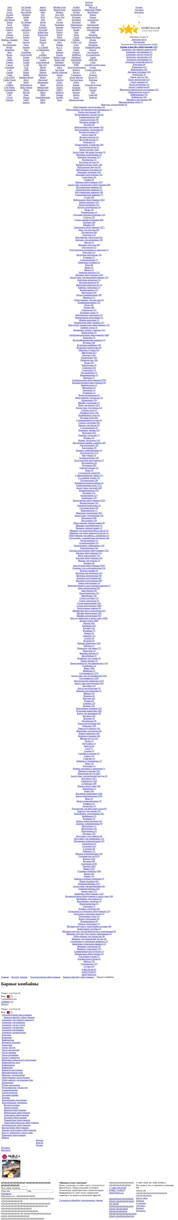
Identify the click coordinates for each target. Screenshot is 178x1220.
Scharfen (59, 80)
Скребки (89, 703)
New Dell (59, 15)
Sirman (59, 87)
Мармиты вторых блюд (89, 165)
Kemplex (43, 27)
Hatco (26, 80)
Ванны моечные (89, 202)
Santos (59, 75)
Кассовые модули (89, 162)
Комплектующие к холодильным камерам (89, 585)
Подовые (89, 493)
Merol (42, 85)
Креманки (89, 626)
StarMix (59, 97)
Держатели (89, 788)
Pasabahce (59, 25)
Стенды (89, 217)
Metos (43, 92)
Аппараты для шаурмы (139, 57)
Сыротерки (89, 370)
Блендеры (139, 64)
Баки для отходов (89, 230)
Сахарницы (89, 844)
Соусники (89, 846)
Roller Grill (60, 60)
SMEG (59, 90)
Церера (93, 90)
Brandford (9, 50)
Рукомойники (89, 212)
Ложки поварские (89, 733)
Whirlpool (76, 57)
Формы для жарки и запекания (89, 768)
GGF (26, 67)
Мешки (89, 693)
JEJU (42, 17)
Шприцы (89, 378)
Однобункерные (89, 543)
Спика (93, 67)
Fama (26, 45)
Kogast (43, 40)
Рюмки (89, 633)
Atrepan (9, 35)
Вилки (89, 874)
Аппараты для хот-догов (139, 54)
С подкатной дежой (89, 473)
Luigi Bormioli (42, 62)
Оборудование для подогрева (89, 107)
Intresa (43, 7)
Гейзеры (89, 646)
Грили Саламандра (139, 87)
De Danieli (26, 7)
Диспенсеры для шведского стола (89, 808)
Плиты (89, 307)
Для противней (89, 445)
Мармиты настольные (139, 99)
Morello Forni (59, 7)
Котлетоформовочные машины (89, 340)
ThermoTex (76, 27)
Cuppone (9, 100)
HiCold (26, 92)
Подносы (89, 833)
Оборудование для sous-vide (89, 300)
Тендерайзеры (89, 372)
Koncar (43, 42)
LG (42, 52)
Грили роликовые (139, 84)
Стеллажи (89, 906)
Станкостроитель (93, 70)
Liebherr (43, 55)
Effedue (26, 25)
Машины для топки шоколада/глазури (89, 533)
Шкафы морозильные (89, 613)
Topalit (76, 30)
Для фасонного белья (89, 959)
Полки (89, 210)
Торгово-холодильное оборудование (89, 550)
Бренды (39, 1142)
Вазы (89, 798)
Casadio (9, 72)
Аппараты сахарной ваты (139, 62)
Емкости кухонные (89, 728)
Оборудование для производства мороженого (89, 109)
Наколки (89, 696)
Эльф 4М (93, 95)
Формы (89, 438)
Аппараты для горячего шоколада (139, 49)
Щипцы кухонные (89, 771)
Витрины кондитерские (89, 573)
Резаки (89, 701)
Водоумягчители (89, 139)
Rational (59, 52)
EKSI (26, 27)
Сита (89, 748)
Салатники (89, 864)
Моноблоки (89, 595)
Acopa (9, 12)
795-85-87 (89, 969)
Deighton (26, 15)
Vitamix (76, 47)
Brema (9, 55)
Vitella (76, 50)
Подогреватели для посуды (89, 114)
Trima (76, 35)
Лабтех (76, 95)
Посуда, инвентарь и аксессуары (89, 618)
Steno (59, 100)
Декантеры (89, 806)
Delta (26, 20)
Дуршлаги (89, 726)
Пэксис (92, 50)
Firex (26, 50)
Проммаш (93, 45)
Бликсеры (89, 337)
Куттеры (89, 342)
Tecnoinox (76, 20)
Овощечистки (89, 360)
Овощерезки (89, 357)
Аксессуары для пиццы (89, 408)
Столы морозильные (89, 603)
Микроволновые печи (131, 102)
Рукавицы (89, 393)
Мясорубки (89, 352)
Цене (4, 1004)
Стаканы (89, 636)
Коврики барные (89, 653)
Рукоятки (89, 257)
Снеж (93, 62)
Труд (93, 82)
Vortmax (76, 52)
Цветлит (93, 87)
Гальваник (76, 75)
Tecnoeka (76, 17)
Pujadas (59, 45)
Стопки (89, 638)
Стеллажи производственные (89, 215)
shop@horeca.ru (89, 974)
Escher (26, 35)
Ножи (89, 791)
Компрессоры (89, 385)
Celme (9, 75)
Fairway (26, 42)
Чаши (89, 668)
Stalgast (59, 95)
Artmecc (9, 30)
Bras (10, 52)
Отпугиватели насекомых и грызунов (89, 250)
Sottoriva (60, 92)
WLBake (76, 62)
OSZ (59, 20)
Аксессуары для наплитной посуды (89, 776)
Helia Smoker (26, 87)
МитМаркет (93, 12)
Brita (9, 57)
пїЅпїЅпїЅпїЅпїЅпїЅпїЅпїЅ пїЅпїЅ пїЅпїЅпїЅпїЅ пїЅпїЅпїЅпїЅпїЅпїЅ (121, 1208)
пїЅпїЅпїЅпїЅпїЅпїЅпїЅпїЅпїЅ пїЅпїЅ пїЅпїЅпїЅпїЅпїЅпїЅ (123, 1215)
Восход (76, 72)
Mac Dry (43, 65)
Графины (89, 803)
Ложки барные (89, 661)
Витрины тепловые (139, 72)
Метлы (89, 242)
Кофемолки (139, 97)
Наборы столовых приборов (89, 879)
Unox (76, 45)
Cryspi (9, 97)
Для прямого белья (89, 956)
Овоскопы (89, 390)
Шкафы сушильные (89, 403)
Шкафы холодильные (89, 616)
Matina (43, 77)
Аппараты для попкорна (139, 52)
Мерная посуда (89, 738)
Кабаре (76, 85)
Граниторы (139, 74)
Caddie (9, 60)
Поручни (89, 252)
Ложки (89, 876)
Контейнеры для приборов (89, 813)
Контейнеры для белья (89, 901)
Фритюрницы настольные (89, 127)
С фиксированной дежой (89, 475)
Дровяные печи (89, 413)
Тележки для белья (89, 909)
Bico (9, 42)
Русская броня (93, 55)
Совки (89, 756)
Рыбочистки (89, 365)
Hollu (26, 95)
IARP (26, 100)
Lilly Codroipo (42, 57)
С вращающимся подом (89, 420)
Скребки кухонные (89, 753)
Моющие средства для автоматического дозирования (89, 931)
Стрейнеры (89, 666)
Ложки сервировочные (89, 821)
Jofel (43, 20)
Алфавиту (6, 1001)
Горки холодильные (89, 583)
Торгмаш (93, 80)
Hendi (26, 90)
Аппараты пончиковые (139, 59)
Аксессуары (89, 134)
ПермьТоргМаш (93, 37)
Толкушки (89, 766)
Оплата (39, 1145)
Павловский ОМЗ (93, 31)
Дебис (76, 82)
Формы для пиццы (89, 440)
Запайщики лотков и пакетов (89, 330)
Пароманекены (89, 921)
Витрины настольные (89, 578)
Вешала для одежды (89, 560)
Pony (59, 42)
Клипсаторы (89, 332)
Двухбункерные (89, 540)
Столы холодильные (89, 606)
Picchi (59, 35)
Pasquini (59, 27)
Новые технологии (92, 18)
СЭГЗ (93, 72)
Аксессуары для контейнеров (89, 886)
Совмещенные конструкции (89, 951)
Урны (89, 265)
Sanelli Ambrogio (59, 72)
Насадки (89, 355)
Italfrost (42, 10)
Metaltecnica (42, 90)
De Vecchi (26, 10)
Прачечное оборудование (89, 894)
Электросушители (89, 272)
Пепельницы (89, 831)
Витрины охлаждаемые (89, 155)
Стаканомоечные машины (89, 195)
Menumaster (42, 82)
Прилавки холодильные (89, 175)
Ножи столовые (89, 881)
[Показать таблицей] (11, 996)
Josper (43, 25)
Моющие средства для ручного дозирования (89, 934)
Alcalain (9, 15)
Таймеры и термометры (89, 761)
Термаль (93, 75)
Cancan (9, 65)
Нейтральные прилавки (89, 170)
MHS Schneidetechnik (43, 96)
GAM (26, 65)
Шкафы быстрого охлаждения (89, 611)
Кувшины (89, 631)
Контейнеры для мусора (89, 237)
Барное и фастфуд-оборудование (78, 977)
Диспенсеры (89, 160)
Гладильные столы (89, 916)
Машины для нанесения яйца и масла (89, 530)
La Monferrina (42, 50)
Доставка (5, 1148)
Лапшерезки (89, 400)
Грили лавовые (139, 82)
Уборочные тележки (89, 262)
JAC (43, 15)
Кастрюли (89, 778)
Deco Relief (26, 12)
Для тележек (89, 448)
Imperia (26, 102)
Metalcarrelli (42, 87)
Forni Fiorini (26, 55)
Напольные (89, 518)
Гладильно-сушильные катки (89, 914)
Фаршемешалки (89, 375)
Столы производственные (89, 220)
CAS (9, 70)
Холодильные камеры (89, 608)
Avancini (9, 37)
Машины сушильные (89, 949)
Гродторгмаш (76, 80)
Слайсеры (89, 367)
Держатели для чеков (89, 648)
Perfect (59, 32)
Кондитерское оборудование (89, 500)
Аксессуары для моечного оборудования (89, 185)
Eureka (26, 37)
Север (93, 57)
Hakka (26, 72)
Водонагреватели (89, 282)
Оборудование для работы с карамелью (89, 535)
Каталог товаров (19, 977)
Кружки (89, 628)
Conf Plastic (9, 87)
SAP (59, 77)
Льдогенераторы (89, 593)
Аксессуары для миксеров (89, 515)
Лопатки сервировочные (89, 823)
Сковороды (89, 310)
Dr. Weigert (26, 22)
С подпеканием (89, 428)
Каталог (40, 1140)
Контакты (5, 1150)
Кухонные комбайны (89, 345)
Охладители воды (89, 147)
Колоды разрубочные (89, 207)
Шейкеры (89, 671)
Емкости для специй (89, 811)
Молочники (89, 828)
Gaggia (26, 62)
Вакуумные (89, 455)
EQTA (26, 32)
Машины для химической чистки (89, 939)
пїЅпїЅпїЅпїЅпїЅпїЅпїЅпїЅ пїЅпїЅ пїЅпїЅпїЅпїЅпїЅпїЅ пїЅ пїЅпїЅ (121, 1201)
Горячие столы (89, 327)
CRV (9, 95)
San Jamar (59, 70)
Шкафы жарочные (89, 320)
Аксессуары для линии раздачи (89, 152)
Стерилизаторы (89, 260)
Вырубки (89, 686)
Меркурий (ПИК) (93, 10)
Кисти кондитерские (89, 688)
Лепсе (76, 97)
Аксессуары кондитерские (89, 683)
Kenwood (43, 30)
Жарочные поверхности (89, 285)
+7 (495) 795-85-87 (117, 1188)
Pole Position (59, 40)
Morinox (59, 12)
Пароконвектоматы (89, 302)
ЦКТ (93, 92)
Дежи (89, 470)
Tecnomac (76, 22)
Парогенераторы (89, 904)
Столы (89, 197)
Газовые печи (89, 410)
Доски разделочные (89, 723)
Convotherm (9, 90)
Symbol (76, 7)
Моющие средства (89, 245)
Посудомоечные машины (89, 192)
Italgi (43, 12)
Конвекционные (89, 490)
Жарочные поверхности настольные (139, 89)
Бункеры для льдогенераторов (89, 568)
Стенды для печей (89, 423)
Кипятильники (89, 290)
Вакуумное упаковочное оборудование (89, 325)
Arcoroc (9, 27)
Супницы (89, 849)
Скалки (89, 751)
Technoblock (76, 15)
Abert (9, 10)
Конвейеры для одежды (89, 899)
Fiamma (26, 47)
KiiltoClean (43, 32)
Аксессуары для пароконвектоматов (89, 277)
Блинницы (139, 67)
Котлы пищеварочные (89, 295)
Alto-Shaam (9, 20)
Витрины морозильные (89, 575)
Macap (43, 67)
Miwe (42, 102)
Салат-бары (89, 177)
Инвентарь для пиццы (89, 731)
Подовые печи (89, 418)
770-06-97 (89, 972)
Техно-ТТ (92, 77)
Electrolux (26, 30)
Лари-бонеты (89, 590)
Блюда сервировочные (89, 796)
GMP (26, 70)
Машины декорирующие (89, 528)
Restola (59, 55)
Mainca (43, 70)
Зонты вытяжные (89, 205)
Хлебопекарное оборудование (89, 380)
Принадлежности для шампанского (89, 663)
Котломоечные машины (89, 187)
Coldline (9, 85)
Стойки (89, 180)
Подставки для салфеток (89, 836)
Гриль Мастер (76, 77)
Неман (93, 15)
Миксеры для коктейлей (114, 104)
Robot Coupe (59, 57)
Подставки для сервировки (89, 839)
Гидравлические (89, 458)
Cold (9, 82)
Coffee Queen (9, 80)
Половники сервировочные (89, 841)
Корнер (76, 92)
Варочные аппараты (89, 280)
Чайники (89, 851)
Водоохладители (89, 137)
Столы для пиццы (89, 600)
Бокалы (89, 623)
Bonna (9, 47)
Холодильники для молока (89, 129)
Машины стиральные (89, 946)
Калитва (76, 87)
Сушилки (89, 758)
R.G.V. (59, 47)
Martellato (42, 75)
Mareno (42, 72)
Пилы (89, 362)
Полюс (93, 40)
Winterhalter (76, 60)
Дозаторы (89, 142)
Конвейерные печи (89, 415)
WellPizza (76, 55)
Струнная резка (89, 508)
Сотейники (89, 783)
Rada (59, 50)
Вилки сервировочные (89, 801)
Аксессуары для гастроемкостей (89, 676)
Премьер (93, 42)
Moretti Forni (59, 10)
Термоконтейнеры (89, 889)
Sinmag (59, 85)
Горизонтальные (89, 468)
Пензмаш (93, 35)
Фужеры (89, 641)
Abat (9, 7)
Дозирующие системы (89, 929)
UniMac (76, 40)
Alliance (9, 17)
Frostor (26, 60)
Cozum (9, 92)
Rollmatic (59, 62)
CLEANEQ (9, 77)
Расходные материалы (89, 255)
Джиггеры (89, 651)
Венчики (89, 716)
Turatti (76, 37)
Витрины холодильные (89, 580)
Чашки (89, 869)
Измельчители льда (139, 92)
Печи (89, 305)
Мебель (89, 961)
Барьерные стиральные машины (89, 944)
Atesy (9, 32)
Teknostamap (76, 25)
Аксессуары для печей (89, 488)
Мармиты (89, 297)
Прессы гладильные (89, 924)
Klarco (43, 37)
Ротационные (89, 495)
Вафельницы (139, 69)
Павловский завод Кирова (92, 26)
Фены (89, 267)
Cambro (9, 62)
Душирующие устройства (89, 145)
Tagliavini (76, 10)
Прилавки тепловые (89, 172)
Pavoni (59, 30)
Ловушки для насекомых (89, 240)
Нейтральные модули (89, 167)
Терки (89, 763)
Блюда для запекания (89, 713)
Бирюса (76, 70)
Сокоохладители (89, 119)
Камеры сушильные (89, 287)
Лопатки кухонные (89, 736)
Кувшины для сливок (89, 658)
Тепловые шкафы (89, 122)
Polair (59, 37)
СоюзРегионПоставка (95, 65)
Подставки (89, 743)
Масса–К (93, 7)
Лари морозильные (89, 588)
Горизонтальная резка (89, 505)
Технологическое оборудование (45, 977)
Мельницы (89, 388)
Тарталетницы (89, 548)
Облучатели (89, 247)
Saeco (59, 67)
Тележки (89, 222)
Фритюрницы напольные (89, 315)
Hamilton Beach (26, 77)
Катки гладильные (89, 919)
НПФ (93, 22)
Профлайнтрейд (93, 47)
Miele (42, 100)
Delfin (26, 17)
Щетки (89, 270)
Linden (43, 60)
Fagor (26, 40)
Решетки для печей (89, 435)
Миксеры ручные (89, 350)
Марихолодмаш (76, 100)
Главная (5, 977)
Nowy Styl (59, 17)
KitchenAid (43, 35)
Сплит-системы (89, 598)
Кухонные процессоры (89, 347)
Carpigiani (9, 67)
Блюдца (89, 859)
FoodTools (26, 52)
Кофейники (89, 816)
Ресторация (92, 52)
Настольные (89, 520)
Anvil (9, 25)
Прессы (89, 746)
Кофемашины (139, 94)
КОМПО (76, 90)
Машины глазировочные (89, 525)
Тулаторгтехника (93, 85)
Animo (9, 22)
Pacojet (59, 22)
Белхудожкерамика (77, 67)
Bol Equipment (9, 45)
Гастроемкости (89, 678)
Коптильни (89, 292)
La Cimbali (43, 47)
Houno (26, 97)
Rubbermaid (59, 65)
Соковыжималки (89, 117)
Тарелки (89, 866)
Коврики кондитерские (89, 691)
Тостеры (89, 124)
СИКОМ (93, 60)
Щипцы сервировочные (89, 854)
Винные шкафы (89, 570)
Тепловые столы (89, 312)
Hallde (26, 75)
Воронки (89, 718)
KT (42, 45)
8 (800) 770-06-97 (117, 1190)
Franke (26, 57)
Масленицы (89, 826)
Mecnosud (42, 80)
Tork (76, 32)
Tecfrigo (76, 12)
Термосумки (89, 891)
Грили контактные (139, 79)
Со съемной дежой (89, 478)
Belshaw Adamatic (9, 40)
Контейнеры (89, 656)
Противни (89, 433)
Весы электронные (89, 555)
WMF (76, 65)
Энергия (93, 97)
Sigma (59, 82)
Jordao (43, 22)
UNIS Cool (76, 42)
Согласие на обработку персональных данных (81, 1200)
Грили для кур (139, 77)
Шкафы (89, 225)
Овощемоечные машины (89, 190)
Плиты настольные (89, 112)
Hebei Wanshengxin (26, 83)
